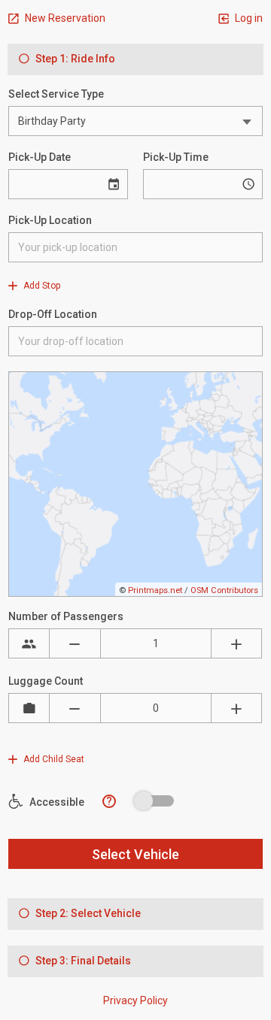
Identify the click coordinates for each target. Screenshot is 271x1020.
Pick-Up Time (176, 157)
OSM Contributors (224, 590)
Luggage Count (45, 681)
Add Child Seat (52, 759)
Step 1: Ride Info (74, 59)
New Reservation (64, 18)
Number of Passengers (65, 616)
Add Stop (40, 285)
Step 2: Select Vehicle (87, 913)
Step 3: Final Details (82, 961)
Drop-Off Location (52, 314)
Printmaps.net (155, 590)
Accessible (55, 802)
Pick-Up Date (39, 157)
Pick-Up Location (50, 220)
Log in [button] (248, 18)
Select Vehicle (135, 854)
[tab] (135, 59)
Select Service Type (56, 94)
